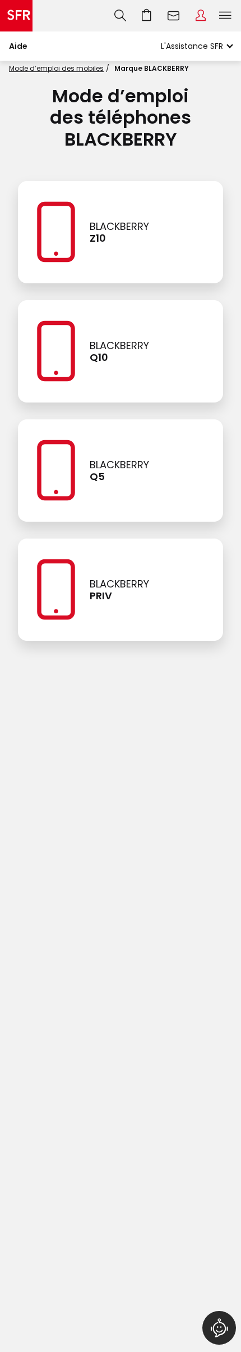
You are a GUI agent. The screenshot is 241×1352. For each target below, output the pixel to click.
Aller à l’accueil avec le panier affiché (146, 15)
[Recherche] (120, 15)
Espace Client (200, 15)
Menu (225, 15)
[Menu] (227, 15)
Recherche (120, 15)
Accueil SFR (16, 15)
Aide (18, 46)
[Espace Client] (200, 15)
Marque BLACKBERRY (151, 68)
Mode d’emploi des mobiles (56, 68)
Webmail (173, 15)
